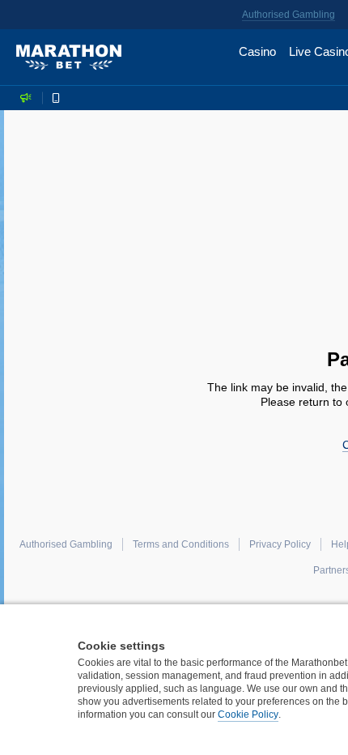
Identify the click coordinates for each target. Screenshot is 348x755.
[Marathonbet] (68, 57)
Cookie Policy (248, 714)
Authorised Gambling (288, 14)
